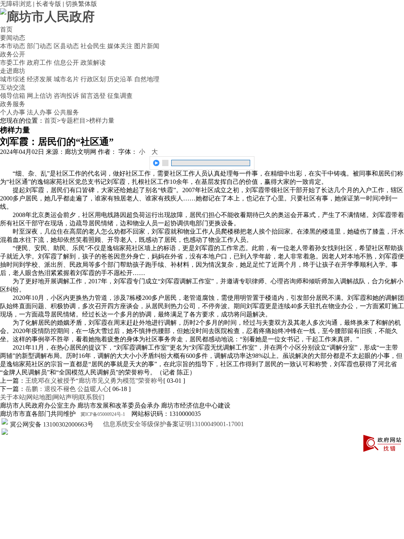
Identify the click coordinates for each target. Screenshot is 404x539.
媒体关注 (120, 46)
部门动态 (39, 46)
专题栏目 (73, 120)
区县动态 (66, 46)
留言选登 (93, 95)
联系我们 (92, 397)
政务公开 (12, 54)
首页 (6, 29)
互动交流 (12, 87)
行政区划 (93, 79)
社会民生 (93, 46)
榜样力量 (101, 120)
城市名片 (66, 79)
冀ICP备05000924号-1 (102, 414)
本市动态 (12, 46)
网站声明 (65, 397)
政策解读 (93, 62)
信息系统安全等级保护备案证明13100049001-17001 (172, 424)
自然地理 (146, 79)
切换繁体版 (81, 3)
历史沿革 (120, 79)
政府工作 (39, 62)
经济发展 (39, 79)
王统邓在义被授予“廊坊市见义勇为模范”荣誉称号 (94, 380)
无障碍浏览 (16, 3)
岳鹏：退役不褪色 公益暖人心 (67, 389)
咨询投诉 (66, 95)
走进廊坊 (12, 70)
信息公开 (66, 62)
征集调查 (120, 95)
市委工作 (12, 62)
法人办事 (39, 112)
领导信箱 (12, 95)
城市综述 (12, 79)
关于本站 (12, 397)
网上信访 (39, 95)
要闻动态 (12, 37)
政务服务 (12, 104)
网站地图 (39, 397)
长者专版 (48, 3)
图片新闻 (146, 46)
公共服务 (66, 112)
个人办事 (12, 112)
